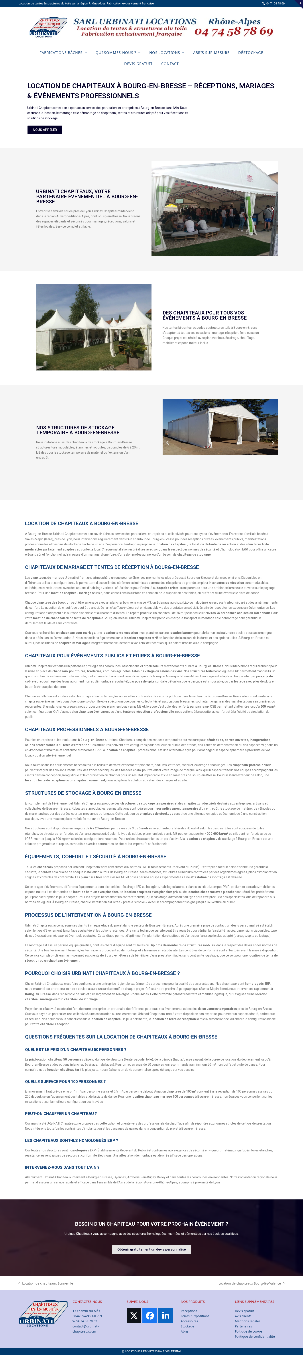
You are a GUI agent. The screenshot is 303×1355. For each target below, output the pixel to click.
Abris (185, 1331)
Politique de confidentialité (255, 1336)
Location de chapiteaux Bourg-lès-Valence (249, 1283)
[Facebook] (149, 1315)
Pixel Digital (172, 1351)
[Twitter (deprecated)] (134, 1315)
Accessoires (189, 1321)
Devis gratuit (244, 1311)
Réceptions (189, 1311)
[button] (156, 209)
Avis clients (243, 1316)
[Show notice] (298, 4)
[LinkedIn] (165, 1315)
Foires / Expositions (195, 1316)
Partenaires (243, 1326)
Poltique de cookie (248, 1331)
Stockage (187, 1326)
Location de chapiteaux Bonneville (45, 1283)
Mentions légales (247, 1321)
